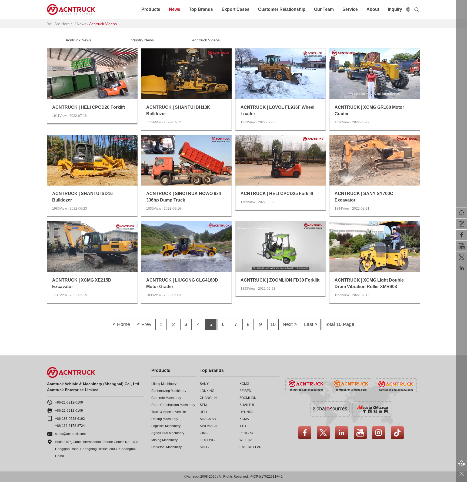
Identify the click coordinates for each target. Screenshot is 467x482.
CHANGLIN (208, 398)
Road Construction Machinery (173, 405)
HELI (203, 412)
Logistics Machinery (166, 426)
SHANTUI (246, 405)
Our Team (324, 9)
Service (350, 9)
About (372, 9)
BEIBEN (245, 391)
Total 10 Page (339, 324)
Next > (290, 324)
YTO (242, 426)
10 (273, 324)
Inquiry (395, 9)
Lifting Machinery (163, 384)
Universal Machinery (166, 447)
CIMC (204, 433)
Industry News (141, 40)
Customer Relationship (281, 9)
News (174, 9)
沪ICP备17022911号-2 (266, 476)
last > (311, 324)
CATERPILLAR (250, 447)
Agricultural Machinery (167, 433)
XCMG (244, 384)
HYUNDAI (246, 412)
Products (150, 9)
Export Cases (235, 9)
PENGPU (246, 433)
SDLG (204, 447)
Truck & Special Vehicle (168, 412)
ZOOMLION (247, 398)
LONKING (207, 391)
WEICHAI (246, 440)
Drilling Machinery (164, 419)
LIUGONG (207, 440)
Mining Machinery (164, 440)
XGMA (244, 419)
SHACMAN (208, 419)
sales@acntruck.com (70, 434)
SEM (203, 405)
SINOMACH (208, 426)
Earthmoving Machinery (168, 391)
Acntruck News (78, 40)
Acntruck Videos (206, 40)
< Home (121, 324)
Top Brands (201, 9)
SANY (204, 384)
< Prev (144, 324)
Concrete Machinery (166, 398)
